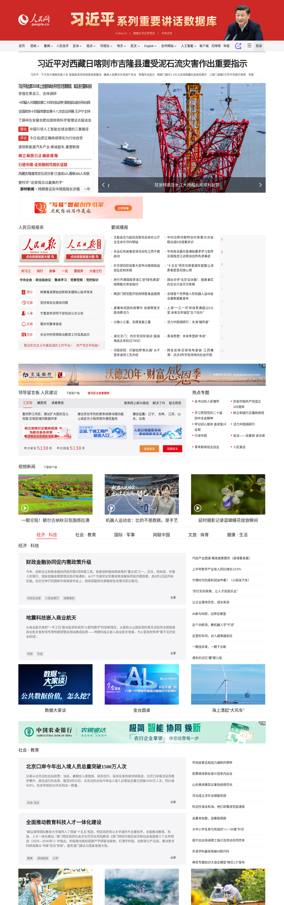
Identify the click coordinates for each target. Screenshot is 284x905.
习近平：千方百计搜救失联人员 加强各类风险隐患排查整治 (55, 83)
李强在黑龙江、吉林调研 (25, 104)
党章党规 (70, 322)
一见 (56, 312)
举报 (237, 51)
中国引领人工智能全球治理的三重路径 (49, 144)
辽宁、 (155, 461)
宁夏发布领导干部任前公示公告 (53, 359)
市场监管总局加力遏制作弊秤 (220, 847)
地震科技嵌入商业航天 (130, 688)
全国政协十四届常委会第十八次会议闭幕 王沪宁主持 (44, 124)
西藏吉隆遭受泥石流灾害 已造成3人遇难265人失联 (43, 193)
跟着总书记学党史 (144, 37)
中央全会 (13, 322)
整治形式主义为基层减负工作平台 (36, 395)
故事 (42, 312)
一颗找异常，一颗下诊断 (23, 718)
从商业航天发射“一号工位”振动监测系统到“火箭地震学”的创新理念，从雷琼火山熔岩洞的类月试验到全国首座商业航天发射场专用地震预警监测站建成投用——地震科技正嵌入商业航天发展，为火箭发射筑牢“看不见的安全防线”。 (184, 704)
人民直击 (251, 498)
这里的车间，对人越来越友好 (26, 706)
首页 (8, 51)
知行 (28, 312)
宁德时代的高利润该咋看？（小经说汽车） (231, 644)
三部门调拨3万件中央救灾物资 (240, 83)
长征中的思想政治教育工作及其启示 (56, 383)
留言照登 (179, 449)
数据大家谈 (46, 791)
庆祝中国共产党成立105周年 (259, 450)
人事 (17, 359)
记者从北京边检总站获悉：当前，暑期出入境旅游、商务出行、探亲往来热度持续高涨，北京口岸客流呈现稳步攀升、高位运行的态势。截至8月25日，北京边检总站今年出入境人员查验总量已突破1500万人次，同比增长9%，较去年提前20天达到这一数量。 (96, 869)
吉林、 (166, 461)
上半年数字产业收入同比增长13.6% (225, 631)
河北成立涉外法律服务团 (217, 883)
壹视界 (72, 312)
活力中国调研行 (256, 472)
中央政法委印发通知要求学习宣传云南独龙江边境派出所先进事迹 (196, 285)
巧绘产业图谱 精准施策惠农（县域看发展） (231, 619)
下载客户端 (69, 437)
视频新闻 (14, 519)
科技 (106, 728)
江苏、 (176, 461)
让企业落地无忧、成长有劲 (219, 668)
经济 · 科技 (35, 595)
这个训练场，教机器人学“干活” (28, 694)
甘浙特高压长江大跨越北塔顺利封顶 (192, 205)
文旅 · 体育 (205, 595)
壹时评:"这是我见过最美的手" (29, 203)
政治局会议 (32, 322)
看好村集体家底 (41, 371)
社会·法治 (20, 893)
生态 (117, 728)
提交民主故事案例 (99, 437)
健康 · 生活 (248, 595)
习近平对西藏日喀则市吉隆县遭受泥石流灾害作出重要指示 (142, 71)
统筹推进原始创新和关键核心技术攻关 (58, 336)
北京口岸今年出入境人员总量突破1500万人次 (69, 854)
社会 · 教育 (78, 595)
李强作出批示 (147, 83)
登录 (273, 51)
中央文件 (170, 37)
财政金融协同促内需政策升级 (49, 626)
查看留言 (150, 499)
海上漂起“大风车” (237, 791)
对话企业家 (22, 666)
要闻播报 (117, 253)
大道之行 (91, 312)
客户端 (212, 51)
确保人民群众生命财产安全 (116, 83)
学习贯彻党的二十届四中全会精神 (216, 463)
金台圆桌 (141, 791)
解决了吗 (161, 449)
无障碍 (226, 51)
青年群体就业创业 (214, 498)
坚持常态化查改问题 (44, 348)
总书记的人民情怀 (214, 447)
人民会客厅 (42, 666)
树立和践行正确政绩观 (261, 460)
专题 (266, 83)
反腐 (17, 371)
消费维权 (61, 666)
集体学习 (52, 322)
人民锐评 (54, 51)
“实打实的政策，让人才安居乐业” (223, 656)
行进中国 (207, 485)
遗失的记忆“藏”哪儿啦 (21, 730)
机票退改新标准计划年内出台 (220, 859)
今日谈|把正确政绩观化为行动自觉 (46, 154)
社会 (9, 835)
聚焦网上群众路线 (135, 449)
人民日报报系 (18, 253)
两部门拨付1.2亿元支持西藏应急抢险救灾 (187, 83)
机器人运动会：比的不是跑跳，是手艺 (142, 579)
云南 (142, 466)
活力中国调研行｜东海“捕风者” (194, 358)
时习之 (13, 312)
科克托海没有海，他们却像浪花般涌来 (227, 896)
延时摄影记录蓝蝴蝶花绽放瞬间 (238, 579)
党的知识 (88, 322)
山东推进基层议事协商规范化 (220, 871)
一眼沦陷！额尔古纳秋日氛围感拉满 (45, 579)
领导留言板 (16, 437)
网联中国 (163, 595)
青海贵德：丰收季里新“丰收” (192, 374)
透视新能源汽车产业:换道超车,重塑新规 (38, 164)
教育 (22, 835)
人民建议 (39, 437)
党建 (17, 348)
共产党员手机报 (81, 395)
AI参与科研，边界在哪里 (23, 681)
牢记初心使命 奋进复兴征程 (218, 475)
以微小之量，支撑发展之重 (131, 358)
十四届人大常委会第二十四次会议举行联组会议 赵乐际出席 (44, 114)
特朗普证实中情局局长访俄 (46, 211)
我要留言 (176, 499)
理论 (17, 336)
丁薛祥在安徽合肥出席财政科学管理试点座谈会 (44, 134)
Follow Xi (118, 37)
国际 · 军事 (122, 595)
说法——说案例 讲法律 (261, 485)
